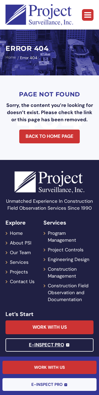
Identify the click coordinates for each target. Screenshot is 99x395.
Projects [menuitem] (19, 272)
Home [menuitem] (16, 233)
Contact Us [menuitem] (22, 281)
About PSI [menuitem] (20, 243)
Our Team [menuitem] (20, 252)
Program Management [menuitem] (62, 236)
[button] (88, 15)
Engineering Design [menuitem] (68, 259)
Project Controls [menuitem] (66, 250)
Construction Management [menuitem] (62, 272)
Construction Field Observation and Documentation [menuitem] (68, 292)
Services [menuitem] (19, 262)
